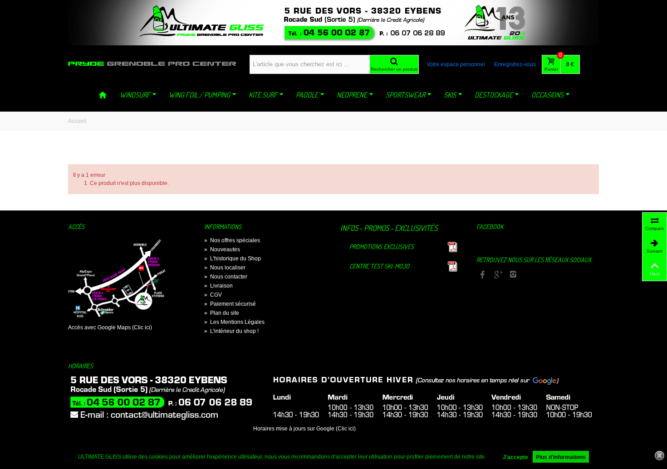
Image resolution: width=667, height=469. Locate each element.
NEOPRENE (352, 94)
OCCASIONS (547, 94)
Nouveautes (222, 249)
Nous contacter (225, 277)
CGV (213, 295)
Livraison (218, 286)
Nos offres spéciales (232, 240)
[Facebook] (482, 275)
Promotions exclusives (381, 246)
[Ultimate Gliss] (152, 63)
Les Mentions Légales (234, 322)
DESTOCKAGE (494, 94)
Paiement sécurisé (230, 304)
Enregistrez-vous (515, 64)
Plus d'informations (561, 457)
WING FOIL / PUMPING (199, 94)
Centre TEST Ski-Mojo (379, 266)
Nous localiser (224, 267)
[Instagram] (513, 275)
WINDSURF (135, 94)
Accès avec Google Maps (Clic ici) (110, 327)
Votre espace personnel (456, 64)
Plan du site (221, 313)
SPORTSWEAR (405, 94)
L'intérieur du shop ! (231, 331)
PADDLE (307, 94)
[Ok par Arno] (333, 22)
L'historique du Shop (232, 258)
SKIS (450, 94)
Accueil (77, 121)
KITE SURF (263, 94)
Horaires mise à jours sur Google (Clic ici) (304, 428)
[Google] (498, 275)
